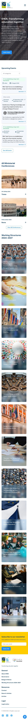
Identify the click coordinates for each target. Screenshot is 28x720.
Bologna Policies (6, 679)
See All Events (7, 150)
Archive (4, 696)
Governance (5, 677)
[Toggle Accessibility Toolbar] (25, 717)
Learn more (6, 52)
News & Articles (6, 693)
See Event (21, 91)
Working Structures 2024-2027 (11, 682)
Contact (4, 690)
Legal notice (5, 704)
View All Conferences (14, 227)
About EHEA (5, 674)
